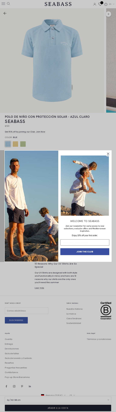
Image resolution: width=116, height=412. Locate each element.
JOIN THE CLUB (84, 251)
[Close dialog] (108, 153)
